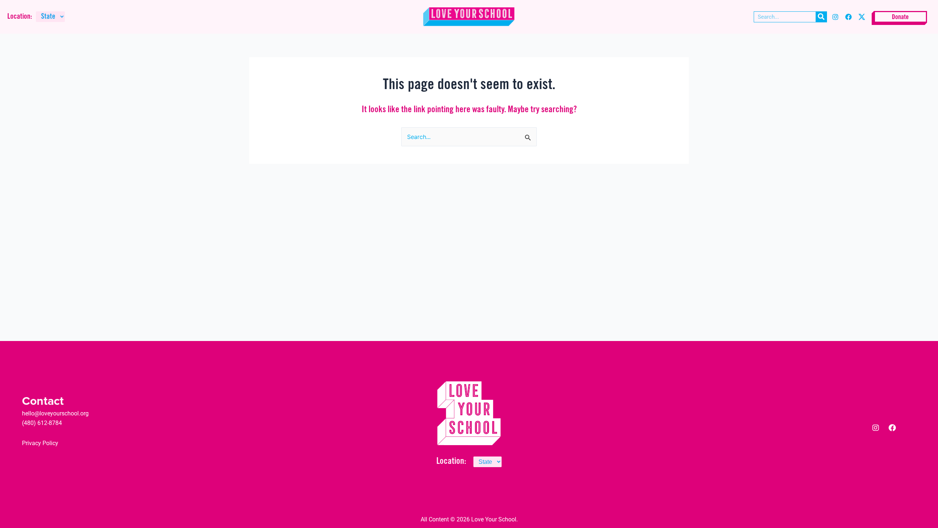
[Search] (821, 17)
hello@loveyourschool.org (55, 413)
